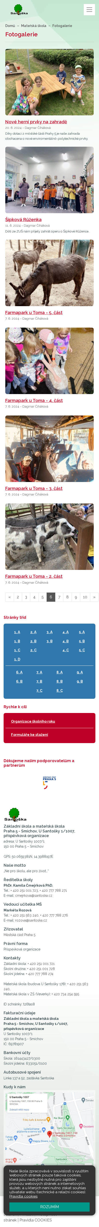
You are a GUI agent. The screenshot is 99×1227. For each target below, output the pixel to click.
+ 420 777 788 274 (39, 974)
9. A (80, 672)
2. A (33, 632)
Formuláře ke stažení (29, 734)
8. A (59, 672)
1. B (17, 641)
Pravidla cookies (23, 1196)
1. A (17, 632)
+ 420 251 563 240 (24, 915)
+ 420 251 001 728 (41, 969)
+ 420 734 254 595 (65, 994)
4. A (65, 632)
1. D (17, 659)
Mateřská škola (33, 26)
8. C (59, 690)
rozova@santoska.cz (31, 920)
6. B (19, 681)
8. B (59, 681)
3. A (50, 632)
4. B (65, 641)
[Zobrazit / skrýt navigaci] (89, 9)
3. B (50, 641)
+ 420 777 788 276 (54, 915)
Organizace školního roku (33, 721)
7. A (39, 672)
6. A (19, 672)
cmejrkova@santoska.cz (33, 895)
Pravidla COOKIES (35, 1220)
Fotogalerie (62, 26)
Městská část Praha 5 (19, 935)
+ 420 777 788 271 (53, 890)
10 (85, 597)
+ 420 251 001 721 (41, 964)
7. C (39, 690)
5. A (82, 632)
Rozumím (49, 1207)
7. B (39, 681)
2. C (33, 650)
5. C (82, 650)
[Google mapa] (49, 1137)
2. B (33, 641)
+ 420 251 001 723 (24, 890)
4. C (65, 650)
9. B (80, 681)
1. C (17, 650)
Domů (10, 26)
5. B (82, 641)
